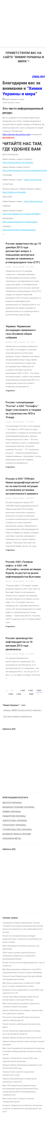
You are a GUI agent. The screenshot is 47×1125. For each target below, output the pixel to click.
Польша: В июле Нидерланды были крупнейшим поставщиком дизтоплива (22, 977)
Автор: (18, 267)
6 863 (31, 690)
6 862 (23, 690)
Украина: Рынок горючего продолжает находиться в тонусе (18, 1073)
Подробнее (10, 391)
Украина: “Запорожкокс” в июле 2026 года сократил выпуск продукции (20, 1059)
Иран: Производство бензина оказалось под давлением (21, 947)
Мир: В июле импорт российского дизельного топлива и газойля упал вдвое (21, 1005)
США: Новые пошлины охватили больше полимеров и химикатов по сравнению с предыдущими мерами (19, 956)
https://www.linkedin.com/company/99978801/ (22, 214)
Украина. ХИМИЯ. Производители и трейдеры (22, 710)
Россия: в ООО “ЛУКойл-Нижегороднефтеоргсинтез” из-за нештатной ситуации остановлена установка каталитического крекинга (23, 486)
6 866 (19, 694)
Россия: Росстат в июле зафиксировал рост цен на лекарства (23, 964)
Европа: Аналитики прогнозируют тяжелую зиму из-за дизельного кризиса (23, 1011)
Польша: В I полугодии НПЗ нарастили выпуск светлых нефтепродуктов (21, 1018)
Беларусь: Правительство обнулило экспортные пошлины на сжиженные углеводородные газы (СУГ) (22, 1108)
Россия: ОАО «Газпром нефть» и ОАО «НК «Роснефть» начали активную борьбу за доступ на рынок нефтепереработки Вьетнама (23, 569)
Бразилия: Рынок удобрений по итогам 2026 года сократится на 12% (23, 991)
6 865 (11, 694)
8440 (31, 694)
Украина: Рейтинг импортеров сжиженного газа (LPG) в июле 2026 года (22, 1066)
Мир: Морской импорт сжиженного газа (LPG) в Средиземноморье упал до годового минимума (22, 970)
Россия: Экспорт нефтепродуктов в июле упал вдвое (21, 1025)
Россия (8, 267)
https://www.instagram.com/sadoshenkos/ (20, 222)
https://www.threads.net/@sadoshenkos (19, 230)
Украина (9, 342)
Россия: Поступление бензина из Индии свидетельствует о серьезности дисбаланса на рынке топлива (22, 939)
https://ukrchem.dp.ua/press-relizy (17, 134)
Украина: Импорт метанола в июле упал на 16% (22, 1038)
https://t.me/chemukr (33, 180)
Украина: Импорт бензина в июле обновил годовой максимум (23, 1043)
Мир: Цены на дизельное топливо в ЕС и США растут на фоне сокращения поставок (21, 984)
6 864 (39, 690)
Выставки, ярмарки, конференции (18, 716)
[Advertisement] (23, 23)
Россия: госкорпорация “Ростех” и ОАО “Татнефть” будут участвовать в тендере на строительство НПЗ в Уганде (23, 410)
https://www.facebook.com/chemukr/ (18, 162)
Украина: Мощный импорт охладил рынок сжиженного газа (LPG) (20, 1080)
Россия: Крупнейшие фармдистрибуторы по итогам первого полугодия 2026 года (21, 998)
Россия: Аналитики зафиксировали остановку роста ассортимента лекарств (21, 1032)
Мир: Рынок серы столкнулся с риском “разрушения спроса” (18, 1100)
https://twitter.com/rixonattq (14, 192)
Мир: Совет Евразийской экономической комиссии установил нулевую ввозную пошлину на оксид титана (23, 1051)
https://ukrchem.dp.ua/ (33, 201)
